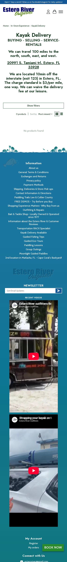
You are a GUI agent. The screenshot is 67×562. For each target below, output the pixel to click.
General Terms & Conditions (33, 172)
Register (33, 543)
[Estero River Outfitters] (18, 12)
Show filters (33, 105)
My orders (33, 547)
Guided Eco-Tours (33, 240)
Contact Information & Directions (33, 193)
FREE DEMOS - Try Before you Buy (33, 201)
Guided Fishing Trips (33, 236)
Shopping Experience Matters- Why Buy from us (33, 205)
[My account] (48, 12)
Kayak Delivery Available (33, 232)
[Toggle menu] (61, 12)
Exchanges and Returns (33, 176)
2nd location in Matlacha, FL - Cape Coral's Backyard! (33, 257)
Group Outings (33, 249)
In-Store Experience (20, 26)
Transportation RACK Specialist (33, 228)
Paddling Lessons (33, 245)
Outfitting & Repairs (33, 209)
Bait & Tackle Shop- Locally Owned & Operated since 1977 (33, 216)
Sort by (33, 114)
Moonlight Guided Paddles (33, 253)
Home (6, 26)
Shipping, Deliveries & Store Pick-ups (33, 188)
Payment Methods (33, 184)
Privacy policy (33, 180)
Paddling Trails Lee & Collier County (33, 197)
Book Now (53, 547)
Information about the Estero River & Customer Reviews (33, 223)
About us (33, 168)
